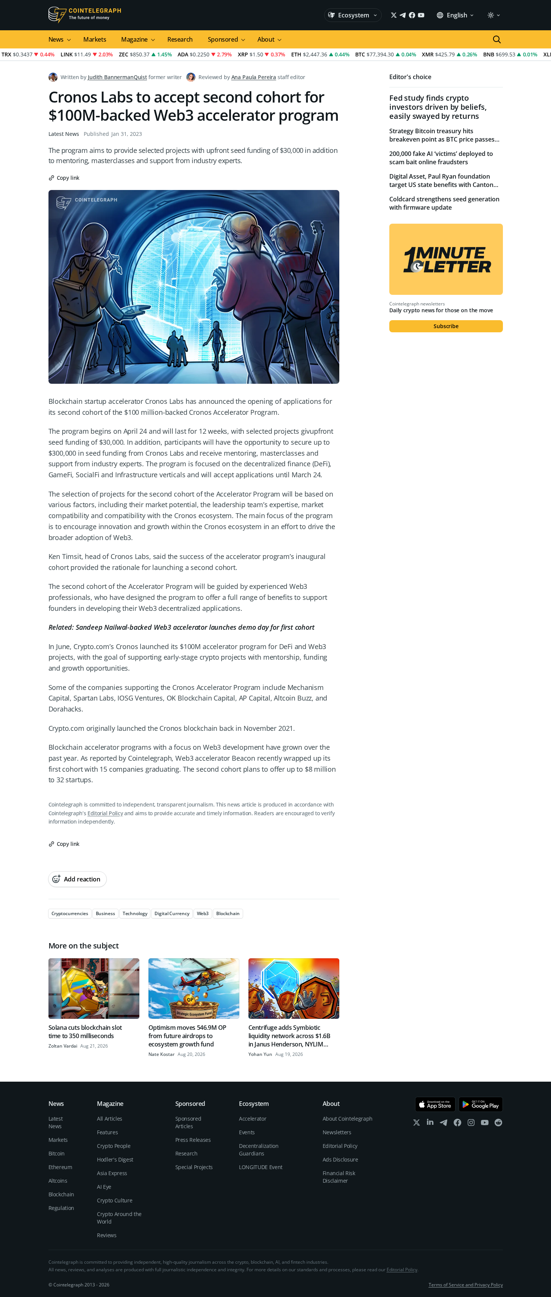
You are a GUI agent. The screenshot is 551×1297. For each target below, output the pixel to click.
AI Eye (104, 1186)
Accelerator (252, 1118)
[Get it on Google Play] (481, 1104)
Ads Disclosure (340, 1159)
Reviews (107, 1235)
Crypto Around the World (119, 1217)
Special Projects (194, 1167)
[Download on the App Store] (435, 1104)
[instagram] (471, 1124)
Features (107, 1132)
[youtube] (484, 1124)
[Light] (493, 15)
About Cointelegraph (348, 1118)
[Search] (497, 39)
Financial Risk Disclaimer (339, 1176)
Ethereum (60, 1167)
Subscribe (446, 326)
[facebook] (457, 1124)
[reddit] (498, 1124)
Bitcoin (56, 1153)
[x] (416, 1124)
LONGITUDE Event (261, 1167)
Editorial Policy (105, 813)
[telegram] (443, 1124)
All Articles (109, 1118)
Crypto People (113, 1145)
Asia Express (112, 1173)
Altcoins (57, 1180)
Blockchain (61, 1194)
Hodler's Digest (115, 1159)
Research (180, 39)
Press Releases (193, 1139)
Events (247, 1132)
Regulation (61, 1207)
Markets (94, 39)
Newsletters (337, 1132)
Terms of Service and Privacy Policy (466, 1284)
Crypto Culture (114, 1200)
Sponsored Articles (188, 1122)
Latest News (63, 133)
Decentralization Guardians (258, 1149)
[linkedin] (430, 1124)
